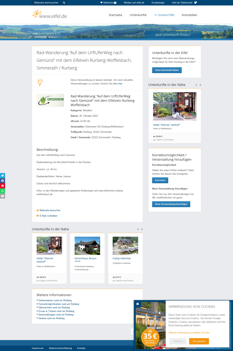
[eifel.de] (49, 13)
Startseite (115, 15)
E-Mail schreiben (48, 215)
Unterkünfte (138, 15)
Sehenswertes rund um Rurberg (55, 300)
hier (120, 83)
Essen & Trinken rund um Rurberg (56, 311)
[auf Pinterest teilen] (2, 185)
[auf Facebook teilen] (2, 180)
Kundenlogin (158, 2)
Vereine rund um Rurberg (51, 318)
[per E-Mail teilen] (2, 196)
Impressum (38, 348)
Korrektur (160, 180)
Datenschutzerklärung (60, 348)
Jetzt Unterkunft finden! (173, 34)
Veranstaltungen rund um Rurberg (56, 314)
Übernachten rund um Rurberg (54, 307)
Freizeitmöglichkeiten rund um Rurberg (58, 304)
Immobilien (189, 15)
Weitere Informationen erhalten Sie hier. (189, 332)
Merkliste (109, 2)
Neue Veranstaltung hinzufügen (171, 204)
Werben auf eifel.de (134, 2)
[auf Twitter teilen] (2, 175)
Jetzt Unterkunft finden (167, 70)
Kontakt (81, 348)
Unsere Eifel (166, 15)
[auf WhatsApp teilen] (2, 190)
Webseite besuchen (49, 210)
